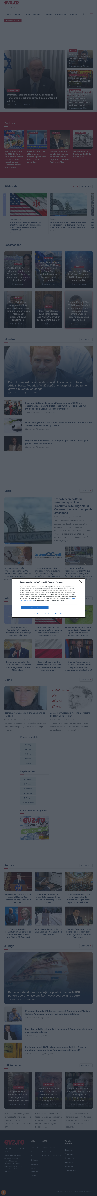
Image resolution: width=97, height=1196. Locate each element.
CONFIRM (34, 607)
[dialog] (48, 598)
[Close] (81, 582)
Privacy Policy (59, 614)
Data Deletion (38, 614)
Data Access (48, 614)
